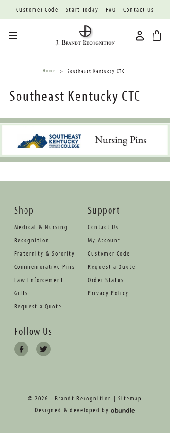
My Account (104, 240)
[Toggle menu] (20, 36)
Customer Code (37, 10)
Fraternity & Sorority (44, 253)
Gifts (21, 293)
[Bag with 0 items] (157, 35)
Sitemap (130, 398)
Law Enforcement (39, 279)
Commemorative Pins (44, 266)
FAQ (111, 10)
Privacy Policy (108, 293)
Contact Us (138, 10)
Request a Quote (38, 306)
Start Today (82, 10)
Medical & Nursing (41, 227)
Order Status (106, 279)
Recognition (32, 240)
